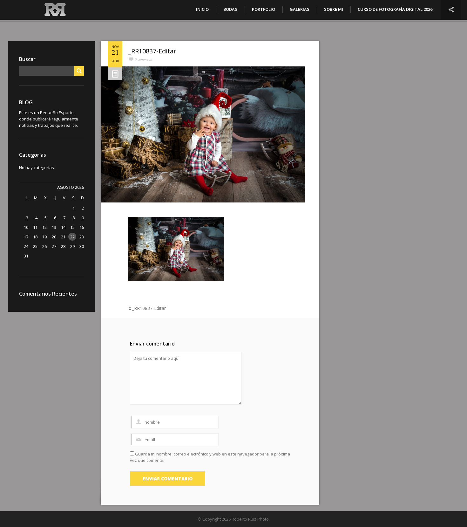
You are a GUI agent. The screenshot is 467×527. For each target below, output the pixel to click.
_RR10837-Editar (152, 51)
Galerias (299, 9)
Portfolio (263, 9)
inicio (202, 9)
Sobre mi (333, 9)
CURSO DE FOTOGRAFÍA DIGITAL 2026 (395, 9)
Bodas (230, 9)
